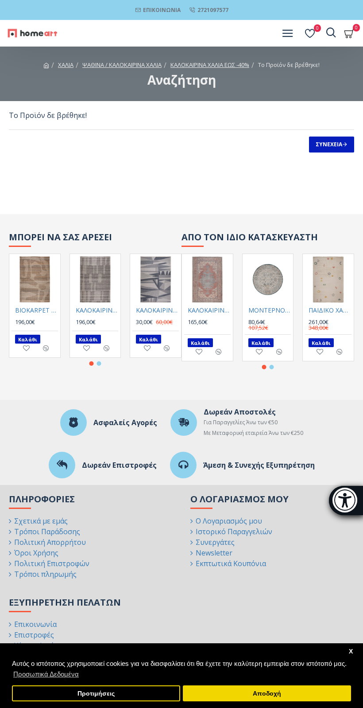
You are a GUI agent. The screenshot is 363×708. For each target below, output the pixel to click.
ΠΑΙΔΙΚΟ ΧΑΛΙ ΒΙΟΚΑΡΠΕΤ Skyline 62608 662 (330, 310)
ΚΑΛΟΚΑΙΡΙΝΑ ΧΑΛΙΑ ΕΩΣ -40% (209, 65)
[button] (91, 363)
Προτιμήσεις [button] (96, 693)
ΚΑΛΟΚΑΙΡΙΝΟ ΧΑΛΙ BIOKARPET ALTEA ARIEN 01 (157, 310)
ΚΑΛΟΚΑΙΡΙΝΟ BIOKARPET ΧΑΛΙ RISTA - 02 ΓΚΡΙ (97, 310)
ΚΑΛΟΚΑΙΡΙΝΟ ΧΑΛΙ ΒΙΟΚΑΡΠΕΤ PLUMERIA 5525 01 (209, 310)
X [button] (351, 651)
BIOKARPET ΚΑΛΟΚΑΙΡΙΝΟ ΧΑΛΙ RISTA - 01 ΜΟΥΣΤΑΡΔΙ (36, 310)
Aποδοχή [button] (267, 693)
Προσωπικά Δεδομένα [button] (46, 674)
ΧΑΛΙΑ (65, 65)
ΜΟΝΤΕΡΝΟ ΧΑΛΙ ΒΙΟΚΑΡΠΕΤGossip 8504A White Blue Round (269, 310)
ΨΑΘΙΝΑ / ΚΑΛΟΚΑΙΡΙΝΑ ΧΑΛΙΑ (122, 65)
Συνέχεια (329, 144)
